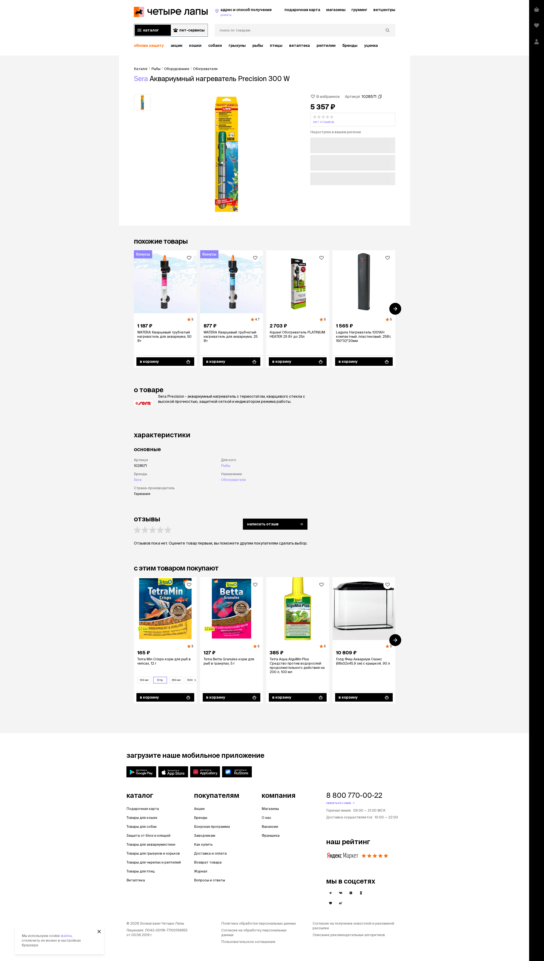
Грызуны (237, 45)
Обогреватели (233, 480)
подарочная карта (302, 9)
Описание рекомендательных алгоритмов (349, 935)
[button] (352, 119)
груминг (359, 9)
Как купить (203, 844)
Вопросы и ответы (209, 880)
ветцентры (384, 9)
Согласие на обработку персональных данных (253, 932)
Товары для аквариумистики (150, 844)
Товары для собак (141, 826)
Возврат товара (208, 862)
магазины (336, 9)
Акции (199, 809)
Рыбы (257, 45)
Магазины (270, 809)
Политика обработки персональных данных (258, 923)
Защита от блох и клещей (148, 835)
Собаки (215, 45)
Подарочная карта (142, 809)
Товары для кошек (141, 817)
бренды (349, 45)
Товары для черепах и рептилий (153, 862)
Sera (141, 78)
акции (176, 45)
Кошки (195, 45)
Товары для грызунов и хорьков (153, 853)
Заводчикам (204, 835)
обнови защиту (149, 45)
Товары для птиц (140, 871)
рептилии (326, 45)
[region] (264, 45)
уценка (371, 45)
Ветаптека (299, 45)
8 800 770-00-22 (354, 795)
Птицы (276, 45)
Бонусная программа (212, 826)
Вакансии (270, 826)
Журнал (200, 871)
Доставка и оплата (210, 853)
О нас (266, 817)
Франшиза (271, 835)
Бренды (200, 817)
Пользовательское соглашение (248, 942)
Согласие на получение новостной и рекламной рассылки (353, 925)
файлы (66, 936)
